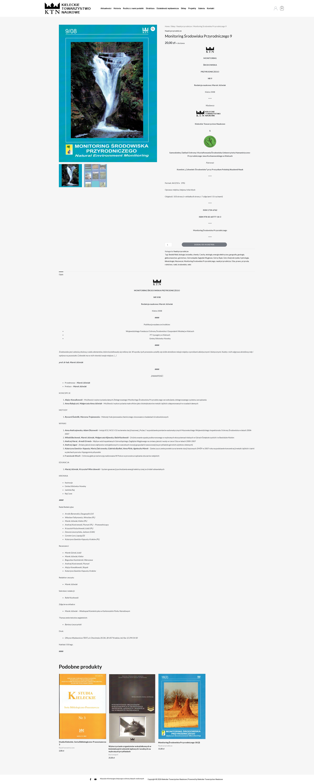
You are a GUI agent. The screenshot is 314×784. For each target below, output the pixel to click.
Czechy (202, 255)
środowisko (182, 265)
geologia (240, 255)
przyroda (245, 261)
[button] (153, 29)
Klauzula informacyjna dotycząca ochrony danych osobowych (122, 779)
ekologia (209, 255)
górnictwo (182, 258)
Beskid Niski (173, 255)
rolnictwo (168, 265)
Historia (117, 8)
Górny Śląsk (218, 258)
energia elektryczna (221, 255)
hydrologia (244, 258)
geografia (233, 255)
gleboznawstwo (171, 258)
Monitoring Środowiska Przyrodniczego (210, 230)
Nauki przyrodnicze (184, 26)
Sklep (183, 8)
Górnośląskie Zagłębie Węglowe (200, 258)
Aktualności (106, 8)
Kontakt (210, 8)
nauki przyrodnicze (223, 261)
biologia (182, 255)
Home (167, 26)
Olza (233, 261)
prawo (238, 261)
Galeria (201, 8)
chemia (196, 255)
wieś (189, 265)
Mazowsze (179, 261)
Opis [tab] (61, 274)
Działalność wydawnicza (168, 8)
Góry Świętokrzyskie (231, 258)
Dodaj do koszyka (204, 244)
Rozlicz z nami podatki (133, 8)
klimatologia (169, 261)
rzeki (175, 265)
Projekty (192, 8)
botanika (189, 255)
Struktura (150, 8)
